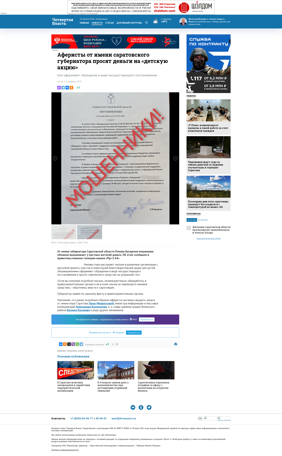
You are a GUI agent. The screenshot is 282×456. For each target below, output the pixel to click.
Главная (84, 22)
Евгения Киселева (78, 310)
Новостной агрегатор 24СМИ (208, 238)
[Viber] (73, 344)
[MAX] (59, 87)
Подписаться (146, 319)
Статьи (109, 22)
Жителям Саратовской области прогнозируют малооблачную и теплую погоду (211, 230)
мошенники (72, 350)
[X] (69, 344)
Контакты (58, 418)
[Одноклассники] (71, 87)
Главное (191, 95)
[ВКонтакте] (67, 87)
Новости (97, 22)
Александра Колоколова (91, 307)
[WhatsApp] (77, 344)
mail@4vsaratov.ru (123, 418)
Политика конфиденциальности (65, 450)
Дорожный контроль (129, 22)
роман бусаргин (85, 350)
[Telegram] (63, 87)
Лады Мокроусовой (101, 303)
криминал (61, 350)
